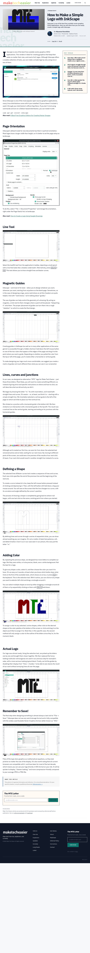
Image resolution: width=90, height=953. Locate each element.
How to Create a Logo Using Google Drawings (26, 216)
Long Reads (36, 847)
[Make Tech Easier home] (17, 2)
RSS (77, 851)
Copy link (54, 41)
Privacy (84, 859)
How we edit (83, 35)
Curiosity (61, 3)
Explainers (45, 3)
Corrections (53, 844)
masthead (29, 813)
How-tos (37, 3)
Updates (53, 3)
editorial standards (19, 813)
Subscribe (78, 2)
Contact (52, 847)
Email (60, 41)
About (52, 834)
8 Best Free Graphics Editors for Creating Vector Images (30, 115)
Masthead (53, 837)
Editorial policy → (38, 784)
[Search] (85, 3)
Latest (68, 3)
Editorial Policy (54, 841)
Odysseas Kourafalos (63, 31)
